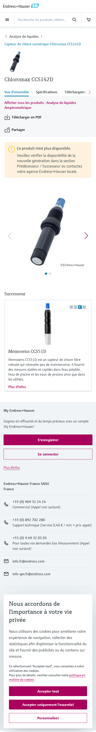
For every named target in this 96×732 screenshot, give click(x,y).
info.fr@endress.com (28, 561)
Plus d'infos (17, 387)
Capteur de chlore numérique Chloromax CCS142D (42, 44)
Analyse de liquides (24, 36)
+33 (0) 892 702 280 (29, 519)
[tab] (18, 92)
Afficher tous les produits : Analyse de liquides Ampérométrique (40, 105)
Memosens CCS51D (27, 351)
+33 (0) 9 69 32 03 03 (30, 538)
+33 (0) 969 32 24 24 (29, 501)
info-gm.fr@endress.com (31, 574)
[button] (48, 439)
